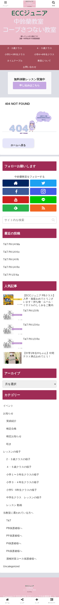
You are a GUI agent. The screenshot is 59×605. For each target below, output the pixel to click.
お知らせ (8, 413)
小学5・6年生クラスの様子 (21, 490)
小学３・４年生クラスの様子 (22, 482)
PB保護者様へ (14, 528)
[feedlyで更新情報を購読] (16, 208)
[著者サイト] (16, 183)
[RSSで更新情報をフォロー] (43, 208)
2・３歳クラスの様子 (18, 459)
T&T (8, 520)
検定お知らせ (13, 436)
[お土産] (36, 541)
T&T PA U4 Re (11, 267)
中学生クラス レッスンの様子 (24, 497)
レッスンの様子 (12, 451)
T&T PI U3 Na (11, 274)
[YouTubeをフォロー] (16, 199)
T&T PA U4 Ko (11, 252)
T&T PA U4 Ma (11, 244)
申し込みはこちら (30, 85)
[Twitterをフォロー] (43, 183)
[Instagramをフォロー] (43, 191)
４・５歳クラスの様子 (18, 467)
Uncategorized (11, 566)
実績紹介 (11, 421)
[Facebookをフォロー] (16, 191)
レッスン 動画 (14, 505)
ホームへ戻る (18, 145)
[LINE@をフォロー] (43, 199)
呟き (8, 444)
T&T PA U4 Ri (11, 259)
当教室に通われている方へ (18, 512)
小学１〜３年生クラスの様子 (22, 474)
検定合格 (11, 428)
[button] (53, 220)
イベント (8, 405)
